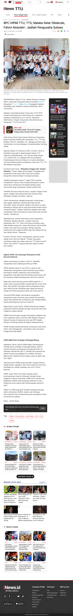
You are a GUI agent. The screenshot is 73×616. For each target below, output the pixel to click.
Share (54, 31)
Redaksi (34, 592)
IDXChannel (63, 595)
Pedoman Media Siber (37, 595)
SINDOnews (63, 592)
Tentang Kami (35, 590)
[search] (41, 2)
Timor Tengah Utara (21, 15)
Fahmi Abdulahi (19, 416)
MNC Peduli (50, 597)
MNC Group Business (52, 592)
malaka (12, 420)
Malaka (26, 104)
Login (48, 2)
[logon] (5, 2)
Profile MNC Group (51, 595)
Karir (48, 590)
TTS (18, 104)
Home (8, 15)
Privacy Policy (35, 602)
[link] (58, 31)
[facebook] (64, 31)
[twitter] (68, 31)
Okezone (62, 590)
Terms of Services (36, 599)
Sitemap (34, 606)
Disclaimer (34, 597)
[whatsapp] (61, 31)
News (60, 15)
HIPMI (41, 102)
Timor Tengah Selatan (39, 15)
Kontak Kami (35, 604)
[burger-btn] (68, 2)
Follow (42, 408)
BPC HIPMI (30, 416)
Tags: (5, 416)
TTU (14, 104)
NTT (52, 15)
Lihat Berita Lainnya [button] (24, 476)
